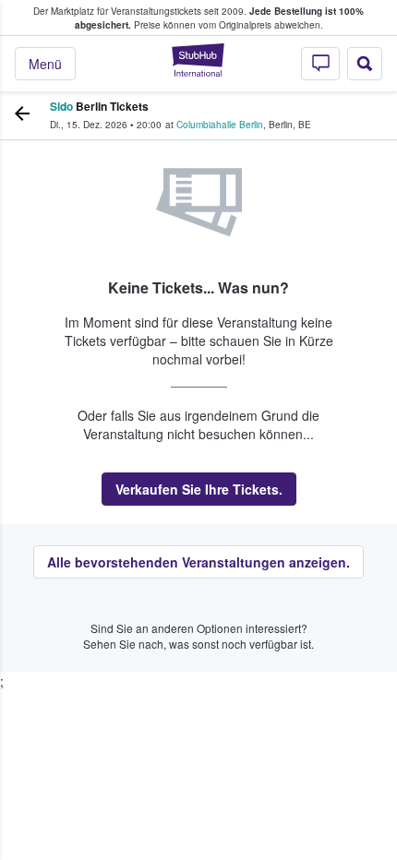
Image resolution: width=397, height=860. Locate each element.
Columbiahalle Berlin (219, 124)
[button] (199, 489)
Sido (61, 106)
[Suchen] (364, 63)
